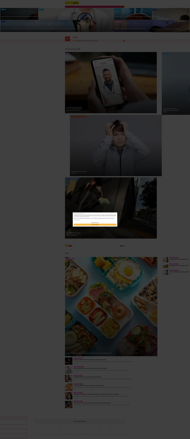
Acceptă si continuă (95, 224)
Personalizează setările (95, 222)
